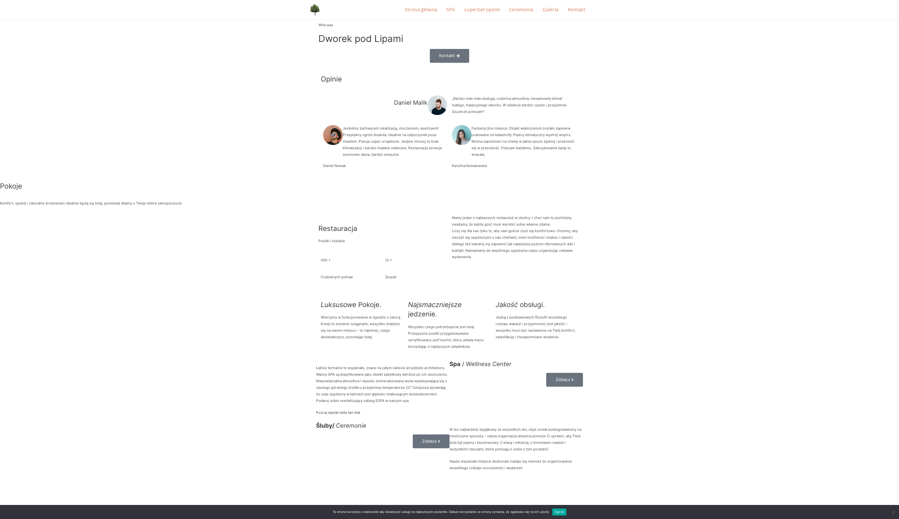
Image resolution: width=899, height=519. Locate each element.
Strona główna (421, 9)
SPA (450, 9)
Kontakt (576, 9)
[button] (449, 56)
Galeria (550, 9)
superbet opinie (482, 9)
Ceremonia (521, 9)
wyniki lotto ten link (344, 412)
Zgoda (559, 512)
